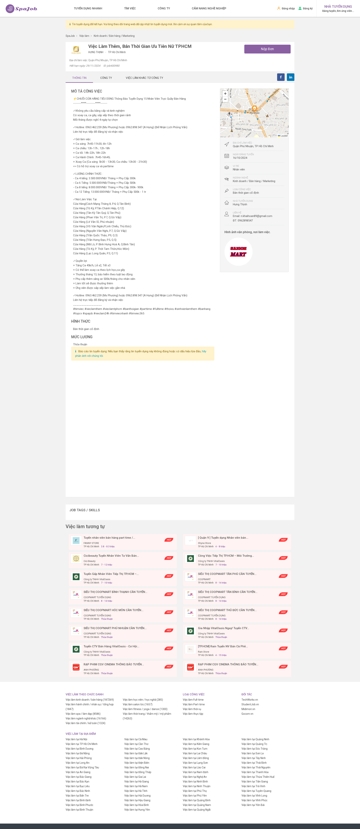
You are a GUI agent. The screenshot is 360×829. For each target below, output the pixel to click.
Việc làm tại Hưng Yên (137, 809)
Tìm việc (130, 8)
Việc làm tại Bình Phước (79, 804)
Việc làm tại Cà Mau (135, 739)
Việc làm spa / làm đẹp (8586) (83, 713)
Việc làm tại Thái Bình (254, 762)
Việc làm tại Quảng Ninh (255, 739)
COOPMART (204, 579)
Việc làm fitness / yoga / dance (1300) (145, 709)
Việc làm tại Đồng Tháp (137, 772)
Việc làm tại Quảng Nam (197, 804)
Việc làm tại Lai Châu (195, 753)
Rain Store (203, 651)
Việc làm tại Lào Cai (194, 767)
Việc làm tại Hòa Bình (136, 804)
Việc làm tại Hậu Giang (137, 800)
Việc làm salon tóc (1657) (137, 704)
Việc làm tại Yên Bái (253, 804)
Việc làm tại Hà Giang (136, 781)
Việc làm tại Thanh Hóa (255, 772)
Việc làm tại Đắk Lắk (136, 753)
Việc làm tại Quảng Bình (197, 800)
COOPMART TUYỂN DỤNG (97, 597)
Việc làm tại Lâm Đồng (196, 758)
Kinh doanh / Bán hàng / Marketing (254, 181)
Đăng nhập (288, 8)
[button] (254, 108)
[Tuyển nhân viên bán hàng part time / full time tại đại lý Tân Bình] (76, 540)
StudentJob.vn (250, 704)
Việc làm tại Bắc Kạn (77, 781)
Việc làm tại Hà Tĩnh (135, 790)
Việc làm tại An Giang (78, 772)
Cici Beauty (89, 561)
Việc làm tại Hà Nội (76, 739)
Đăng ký (308, 8)
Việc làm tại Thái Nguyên (256, 767)
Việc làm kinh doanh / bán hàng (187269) (90, 699)
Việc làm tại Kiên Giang (196, 743)
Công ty (164, 8)
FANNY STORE (91, 543)
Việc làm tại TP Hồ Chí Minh (82, 743)
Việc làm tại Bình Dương (79, 748)
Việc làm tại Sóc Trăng (255, 748)
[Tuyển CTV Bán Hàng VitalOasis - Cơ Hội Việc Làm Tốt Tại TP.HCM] (76, 649)
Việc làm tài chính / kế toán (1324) (85, 723)
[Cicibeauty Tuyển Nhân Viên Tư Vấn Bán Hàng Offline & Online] (76, 558)
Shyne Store (204, 543)
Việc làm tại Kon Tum (195, 748)
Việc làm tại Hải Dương (137, 795)
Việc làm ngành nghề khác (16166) (86, 718)
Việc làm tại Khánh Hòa (196, 739)
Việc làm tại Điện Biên (136, 762)
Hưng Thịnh (96, 52)
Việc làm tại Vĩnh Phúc (254, 800)
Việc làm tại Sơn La (253, 753)
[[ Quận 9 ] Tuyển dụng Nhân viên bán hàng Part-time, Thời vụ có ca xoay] (190, 540)
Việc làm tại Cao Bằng (137, 748)
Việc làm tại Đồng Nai (136, 767)
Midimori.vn (248, 709)
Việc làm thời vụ (192, 709)
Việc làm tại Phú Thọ (195, 790)
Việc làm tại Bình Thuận (79, 809)
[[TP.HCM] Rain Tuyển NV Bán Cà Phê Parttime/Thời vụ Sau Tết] (190, 649)
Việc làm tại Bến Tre (77, 795)
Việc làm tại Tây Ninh (254, 758)
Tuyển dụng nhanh (88, 8)
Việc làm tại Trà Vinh (253, 786)
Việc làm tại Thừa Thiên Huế (258, 776)
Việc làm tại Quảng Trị (254, 743)
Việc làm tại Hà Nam (136, 786)
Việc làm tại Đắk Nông (137, 758)
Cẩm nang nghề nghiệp (209, 8)
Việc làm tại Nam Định (195, 772)
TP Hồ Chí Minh (117, 52)
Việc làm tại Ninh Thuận (196, 786)
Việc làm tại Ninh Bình (195, 781)
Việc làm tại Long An (77, 762)
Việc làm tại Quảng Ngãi (197, 809)
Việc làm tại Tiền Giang (255, 781)
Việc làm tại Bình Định (78, 800)
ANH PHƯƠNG (91, 669)
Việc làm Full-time (193, 699)
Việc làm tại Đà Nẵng (78, 753)
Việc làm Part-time (194, 704)
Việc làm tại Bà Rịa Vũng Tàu (82, 767)
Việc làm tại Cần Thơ (136, 743)
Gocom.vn (247, 713)
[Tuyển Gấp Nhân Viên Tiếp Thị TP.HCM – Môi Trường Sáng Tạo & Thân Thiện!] (76, 576)
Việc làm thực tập (193, 713)
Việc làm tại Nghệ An (195, 776)
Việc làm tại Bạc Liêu (78, 786)
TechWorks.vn (250, 699)
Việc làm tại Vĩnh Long (254, 795)
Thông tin (79, 78)
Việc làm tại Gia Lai (135, 776)
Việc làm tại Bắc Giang (79, 776)
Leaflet (284, 135)
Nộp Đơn (267, 49)
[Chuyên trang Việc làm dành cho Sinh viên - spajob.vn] (21, 9)
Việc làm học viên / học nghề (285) (143, 699)
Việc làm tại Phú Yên (195, 795)
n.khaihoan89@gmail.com (256, 216)
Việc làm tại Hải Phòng (79, 758)
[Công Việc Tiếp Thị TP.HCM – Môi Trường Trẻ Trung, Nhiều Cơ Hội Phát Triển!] (190, 558)
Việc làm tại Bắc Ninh (78, 790)
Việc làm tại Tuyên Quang (256, 790)
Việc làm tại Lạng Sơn (195, 762)
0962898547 (245, 220)
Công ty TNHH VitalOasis (211, 561)
